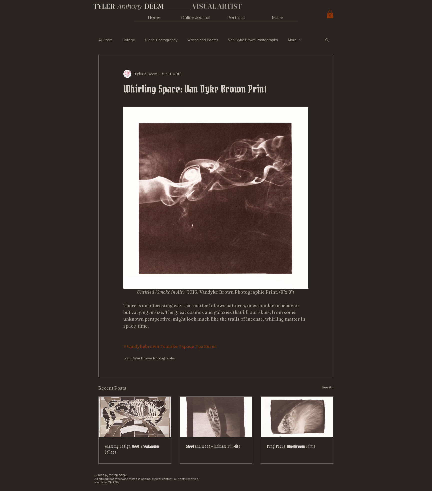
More (292, 40)
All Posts (105, 40)
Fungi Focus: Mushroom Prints (291, 446)
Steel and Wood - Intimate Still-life (213, 446)
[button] (327, 40)
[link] (330, 14)
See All (328, 387)
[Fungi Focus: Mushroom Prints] (297, 417)
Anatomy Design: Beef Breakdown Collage (132, 449)
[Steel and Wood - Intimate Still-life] (216, 417)
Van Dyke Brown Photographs (253, 40)
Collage (128, 40)
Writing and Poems (203, 40)
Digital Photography (161, 40)
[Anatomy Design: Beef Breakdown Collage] (135, 417)
